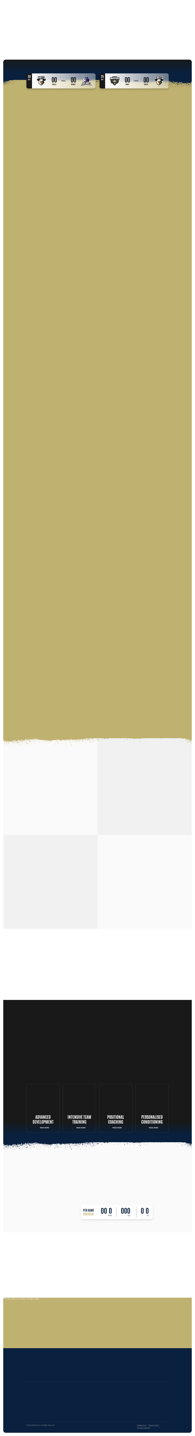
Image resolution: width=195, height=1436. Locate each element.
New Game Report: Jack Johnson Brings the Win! (46, 301)
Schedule (63, 1403)
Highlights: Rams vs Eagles (37, 616)
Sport (36, 403)
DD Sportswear (14, 46)
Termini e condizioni (143, 1428)
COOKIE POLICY (142, 1425)
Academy (63, 1397)
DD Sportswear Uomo (19, 48)
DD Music (11, 41)
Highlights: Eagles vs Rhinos (38, 406)
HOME (10, 27)
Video (35, 298)
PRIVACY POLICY (153, 1425)
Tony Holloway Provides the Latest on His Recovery (47, 721)
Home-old (88, 1394)
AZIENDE (11, 32)
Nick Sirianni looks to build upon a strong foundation (142, 166)
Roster (62, 1394)
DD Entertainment (15, 36)
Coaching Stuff (65, 1400)
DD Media (11, 50)
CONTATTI (11, 30)
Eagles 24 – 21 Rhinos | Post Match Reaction (44, 511)
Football (29, 298)
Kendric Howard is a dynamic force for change (94, 166)
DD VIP (10, 34)
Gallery (62, 1406)
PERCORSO (14, 43)
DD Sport (11, 39)
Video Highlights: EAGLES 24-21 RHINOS (45, 163)
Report (36, 613)
